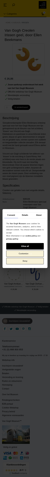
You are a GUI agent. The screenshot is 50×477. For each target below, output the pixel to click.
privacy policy (12, 239)
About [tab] (39, 215)
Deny (25, 261)
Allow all (25, 246)
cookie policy (31, 236)
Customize (23, 253)
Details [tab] (25, 215)
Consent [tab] (11, 215)
